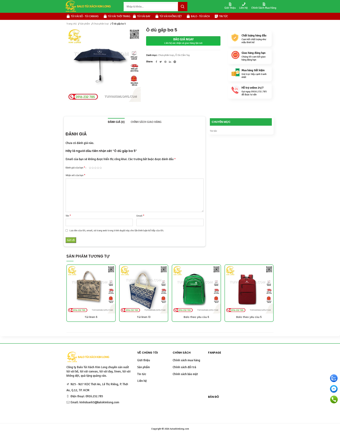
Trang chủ (71, 23)
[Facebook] (156, 61)
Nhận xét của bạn (75, 175)
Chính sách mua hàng (186, 360)
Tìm (182, 6)
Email (140, 215)
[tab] (116, 122)
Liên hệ (142, 381)
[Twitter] (160, 61)
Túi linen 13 (144, 317)
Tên (68, 215)
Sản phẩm (85, 23)
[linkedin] (170, 61)
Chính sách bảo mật (185, 374)
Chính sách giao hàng (146, 122)
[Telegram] (174, 61)
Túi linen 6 (91, 317)
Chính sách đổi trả (184, 367)
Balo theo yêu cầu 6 (196, 317)
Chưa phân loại (101, 23)
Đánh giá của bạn (75, 167)
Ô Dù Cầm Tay (182, 55)
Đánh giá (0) (116, 122)
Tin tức (213, 130)
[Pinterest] (165, 61)
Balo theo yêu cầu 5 (249, 317)
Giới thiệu (143, 360)
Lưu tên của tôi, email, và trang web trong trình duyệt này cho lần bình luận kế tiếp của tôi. (116, 230)
